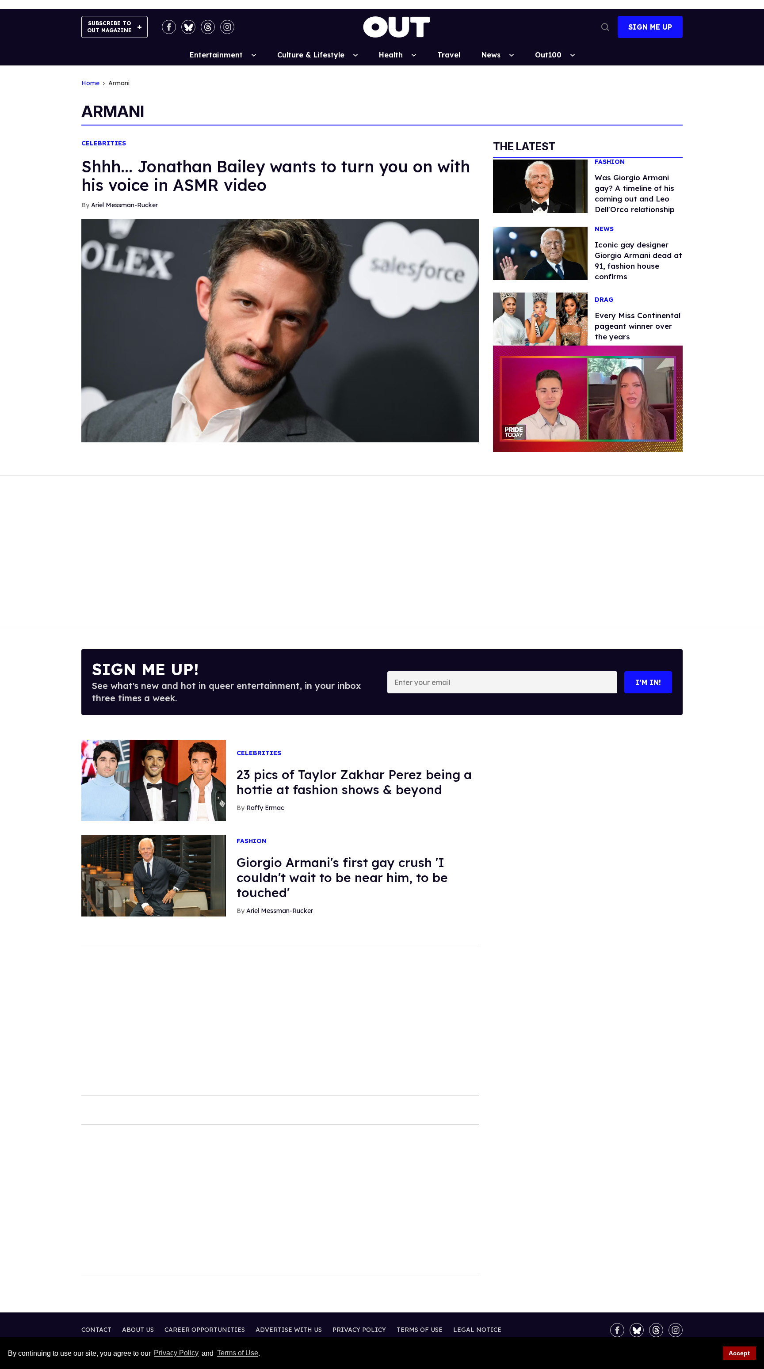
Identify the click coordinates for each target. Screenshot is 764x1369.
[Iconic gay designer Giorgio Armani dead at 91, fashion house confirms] (540, 252)
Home (90, 83)
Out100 (548, 54)
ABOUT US (138, 1330)
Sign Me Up (650, 27)
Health (391, 54)
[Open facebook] (169, 27)
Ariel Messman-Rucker (124, 205)
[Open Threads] (208, 27)
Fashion (610, 162)
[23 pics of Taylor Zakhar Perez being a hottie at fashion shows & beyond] (153, 780)
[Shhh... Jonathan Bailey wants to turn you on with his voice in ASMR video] (280, 330)
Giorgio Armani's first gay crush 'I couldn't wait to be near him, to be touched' (342, 877)
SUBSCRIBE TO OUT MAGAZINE (109, 27)
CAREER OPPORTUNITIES (204, 1330)
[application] (588, 399)
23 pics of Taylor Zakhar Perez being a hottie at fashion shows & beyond (354, 782)
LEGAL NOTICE (477, 1330)
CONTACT (96, 1330)
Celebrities (103, 143)
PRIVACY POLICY (359, 1330)
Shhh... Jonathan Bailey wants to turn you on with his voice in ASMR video (275, 175)
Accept (739, 1353)
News (490, 54)
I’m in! (648, 682)
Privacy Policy (176, 1353)
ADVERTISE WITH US (289, 1330)
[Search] (605, 27)
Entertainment (216, 54)
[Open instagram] (227, 27)
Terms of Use (237, 1353)
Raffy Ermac (265, 807)
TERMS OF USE (420, 1330)
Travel (448, 54)
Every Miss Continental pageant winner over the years (637, 326)
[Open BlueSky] (188, 27)
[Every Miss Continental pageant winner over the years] (540, 318)
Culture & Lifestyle (310, 54)
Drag (604, 300)
